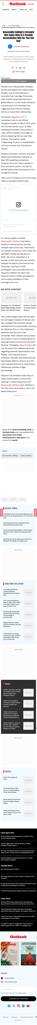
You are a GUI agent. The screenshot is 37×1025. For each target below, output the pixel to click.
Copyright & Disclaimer (27, 1015)
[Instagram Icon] (18, 1003)
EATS (31, 9)
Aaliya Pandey (25, 342)
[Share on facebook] (13, 68)
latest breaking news (22, 427)
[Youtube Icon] (28, 1003)
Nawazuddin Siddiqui (11, 239)
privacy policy (22, 990)
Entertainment (9, 435)
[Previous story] (1, 512)
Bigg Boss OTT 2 (19, 114)
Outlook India (8, 430)
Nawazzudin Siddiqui (10, 382)
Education (21, 435)
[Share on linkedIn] (20, 68)
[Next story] (35, 512)
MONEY (14, 9)
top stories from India (12, 432)
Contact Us (14, 1015)
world (14, 438)
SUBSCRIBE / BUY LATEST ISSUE (18, 996)
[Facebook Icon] (9, 1003)
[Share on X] (16, 68)
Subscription (9, 976)
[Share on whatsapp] (24, 68)
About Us (5, 1015)
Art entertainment (14, 26)
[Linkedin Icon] (23, 1003)
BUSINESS (5, 9)
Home (3, 26)
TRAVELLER (23, 9)
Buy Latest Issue (11, 979)
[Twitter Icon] (13, 1003)
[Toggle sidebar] (5, 3)
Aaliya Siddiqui (26, 453)
